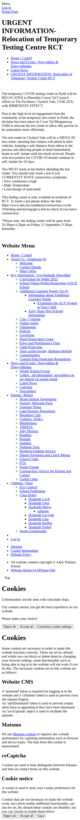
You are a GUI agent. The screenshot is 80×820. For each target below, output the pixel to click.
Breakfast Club (30, 415)
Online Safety (29, 323)
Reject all (10, 626)
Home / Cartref (21, 58)
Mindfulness (28, 423)
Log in (6, 8)
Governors (27, 335)
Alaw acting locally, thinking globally (46, 351)
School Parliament (32, 491)
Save (40, 816)
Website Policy (21, 555)
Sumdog (25, 443)
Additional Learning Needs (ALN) (44, 291)
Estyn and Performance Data (40, 343)
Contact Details (30, 267)
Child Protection (31, 347)
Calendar (26, 387)
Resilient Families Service (38, 451)
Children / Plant (22, 483)
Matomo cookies (24, 734)
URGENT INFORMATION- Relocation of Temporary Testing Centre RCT (41, 76)
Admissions (28, 327)
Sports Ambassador (33, 531)
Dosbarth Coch (39, 499)
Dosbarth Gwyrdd (41, 515)
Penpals (25, 439)
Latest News (19, 70)
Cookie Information (24, 551)
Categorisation (30, 355)
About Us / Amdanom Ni (28, 259)
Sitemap (16, 547)
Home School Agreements (38, 399)
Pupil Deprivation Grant (36, 339)
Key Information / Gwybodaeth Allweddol (40, 275)
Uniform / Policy (31, 419)
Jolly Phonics (29, 431)
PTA (23, 463)
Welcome (26, 263)
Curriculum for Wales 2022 (39, 279)
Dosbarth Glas (38, 519)
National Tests (30, 447)
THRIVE (26, 427)
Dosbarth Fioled (39, 527)
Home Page (10, 12)
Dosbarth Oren (38, 503)
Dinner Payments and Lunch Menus (45, 455)
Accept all (26, 626)
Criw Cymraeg (30, 319)
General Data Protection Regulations (45, 359)
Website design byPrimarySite (33, 570)
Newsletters (28, 391)
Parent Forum (29, 467)
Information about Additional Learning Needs (48, 297)
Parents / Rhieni (22, 395)
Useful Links (29, 479)
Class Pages (28, 495)
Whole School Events (35, 371)
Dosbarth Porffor (40, 523)
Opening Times (30, 407)
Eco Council (28, 487)
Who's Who (28, 271)
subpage (43, 511)
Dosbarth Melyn (39, 507)
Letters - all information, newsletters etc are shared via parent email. (47, 377)
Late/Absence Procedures (37, 411)
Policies (25, 331)
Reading (25, 435)
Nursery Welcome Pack (36, 403)
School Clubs (29, 459)
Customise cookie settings (54, 626)
